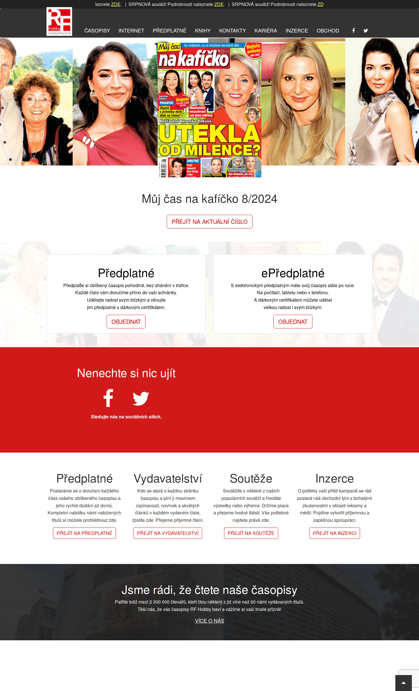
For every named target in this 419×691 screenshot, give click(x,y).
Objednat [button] (126, 321)
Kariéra (266, 30)
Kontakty (232, 30)
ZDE (97, 4)
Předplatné (169, 30)
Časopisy (97, 30)
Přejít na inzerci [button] (334, 533)
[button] (403, 683)
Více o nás (209, 620)
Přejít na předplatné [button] (84, 533)
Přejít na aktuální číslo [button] (210, 221)
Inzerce (297, 30)
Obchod (328, 30)
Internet (131, 30)
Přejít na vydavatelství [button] (167, 533)
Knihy (203, 30)
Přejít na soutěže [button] (251, 533)
